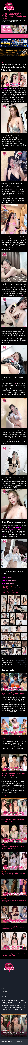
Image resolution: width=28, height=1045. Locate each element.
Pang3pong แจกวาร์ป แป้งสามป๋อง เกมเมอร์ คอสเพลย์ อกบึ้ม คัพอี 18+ (12, 847)
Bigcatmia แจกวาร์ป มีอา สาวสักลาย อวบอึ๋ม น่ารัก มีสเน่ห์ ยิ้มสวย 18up (13, 694)
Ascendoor (19, 1041)
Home (2, 980)
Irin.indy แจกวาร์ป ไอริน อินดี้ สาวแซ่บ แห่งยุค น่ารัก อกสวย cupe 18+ (13, 874)
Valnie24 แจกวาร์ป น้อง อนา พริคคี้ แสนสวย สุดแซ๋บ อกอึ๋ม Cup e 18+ (13, 820)
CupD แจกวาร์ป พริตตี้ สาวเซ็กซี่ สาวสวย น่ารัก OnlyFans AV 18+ (13, 16)
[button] (4, 599)
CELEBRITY (4, 988)
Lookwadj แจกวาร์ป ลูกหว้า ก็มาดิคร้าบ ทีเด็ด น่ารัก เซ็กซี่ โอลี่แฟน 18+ (13, 954)
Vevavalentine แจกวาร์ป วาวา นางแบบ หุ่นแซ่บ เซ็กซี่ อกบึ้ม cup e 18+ (13, 901)
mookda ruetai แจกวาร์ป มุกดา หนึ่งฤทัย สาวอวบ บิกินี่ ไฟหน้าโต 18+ (13, 738)
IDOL (2, 986)
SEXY (2, 62)
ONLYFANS (3, 818)
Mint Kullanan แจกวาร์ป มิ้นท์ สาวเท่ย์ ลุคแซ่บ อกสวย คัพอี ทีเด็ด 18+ (13, 927)
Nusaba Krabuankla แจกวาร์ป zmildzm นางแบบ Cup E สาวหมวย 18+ (13, 774)
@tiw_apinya (6, 586)
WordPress (12, 1043)
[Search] (25, 36)
